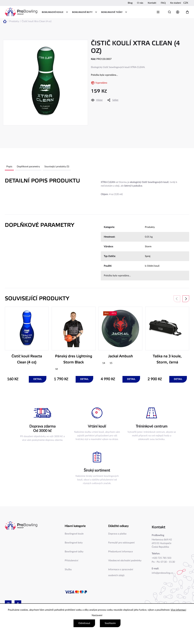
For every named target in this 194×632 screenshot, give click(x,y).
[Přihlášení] (178, 12)
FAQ (163, 3)
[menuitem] (54, 12)
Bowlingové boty (74, 542)
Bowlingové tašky (74, 551)
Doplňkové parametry (28, 166)
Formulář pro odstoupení (121, 542)
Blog (130, 3)
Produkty (150, 227)
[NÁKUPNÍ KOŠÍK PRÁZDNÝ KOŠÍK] (187, 12)
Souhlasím (110, 623)
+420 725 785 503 (161, 558)
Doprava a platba (117, 534)
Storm (148, 246)
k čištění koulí (152, 266)
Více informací (178, 610)
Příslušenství (71, 560)
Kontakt (152, 3)
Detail (37, 379)
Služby (68, 569)
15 (111, 363)
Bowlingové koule (74, 534)
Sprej (147, 256)
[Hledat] (169, 12)
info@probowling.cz (162, 573)
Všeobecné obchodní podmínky (124, 560)
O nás (140, 3)
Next (185, 298)
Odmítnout (84, 623)
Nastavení (97, 615)
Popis (9, 166)
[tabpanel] (27, 345)
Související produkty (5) (56, 166)
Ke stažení (175, 3)
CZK (185, 3)
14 (103, 363)
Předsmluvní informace (120, 551)
